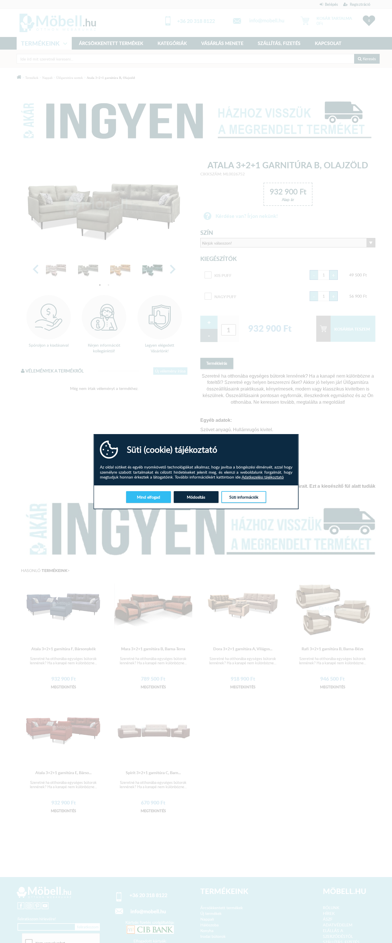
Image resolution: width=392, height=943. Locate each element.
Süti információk (243, 496)
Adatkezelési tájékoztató (263, 477)
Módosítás (196, 496)
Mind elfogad (148, 496)
